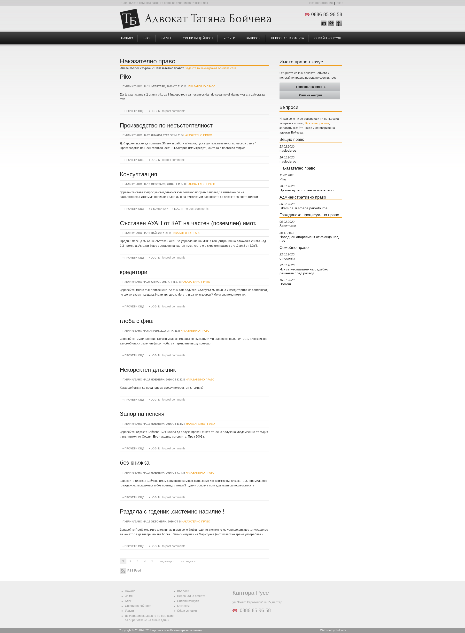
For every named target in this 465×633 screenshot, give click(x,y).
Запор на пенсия (142, 414)
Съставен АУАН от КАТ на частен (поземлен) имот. (188, 223)
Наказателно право (201, 86)
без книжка (134, 463)
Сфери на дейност (198, 38)
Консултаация (138, 174)
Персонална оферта (287, 38)
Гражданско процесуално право (309, 214)
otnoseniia (287, 258)
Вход (339, 3)
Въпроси (253, 38)
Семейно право (294, 247)
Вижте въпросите (317, 123)
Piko (125, 77)
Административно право (302, 197)
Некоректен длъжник (148, 370)
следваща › (166, 561)
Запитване (287, 226)
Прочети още (135, 111)
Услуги (229, 38)
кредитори (133, 272)
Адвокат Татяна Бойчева (208, 17)
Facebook (339, 23)
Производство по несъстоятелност (166, 125)
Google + (333, 23)
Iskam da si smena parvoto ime (303, 208)
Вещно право (291, 139)
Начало (127, 38)
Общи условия (187, 610)
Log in (155, 111)
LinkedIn (323, 23)
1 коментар (159, 208)
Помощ (285, 284)
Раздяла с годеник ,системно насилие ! (172, 511)
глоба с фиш (137, 321)
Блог (147, 38)
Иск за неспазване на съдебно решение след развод (303, 271)
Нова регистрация (320, 3)
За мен (167, 38)
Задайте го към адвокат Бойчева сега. (211, 68)
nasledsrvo (287, 150)
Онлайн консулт (327, 38)
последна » (187, 561)
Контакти (183, 606)
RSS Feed (134, 571)
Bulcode (340, 630)
